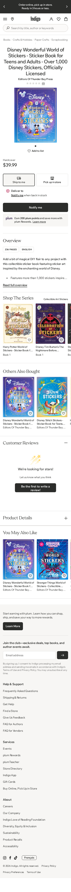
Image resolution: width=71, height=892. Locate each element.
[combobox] (38, 28)
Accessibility (10, 846)
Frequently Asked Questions (20, 691)
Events (7, 748)
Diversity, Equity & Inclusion (19, 826)
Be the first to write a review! (35, 488)
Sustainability (11, 833)
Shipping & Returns (14, 697)
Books (6, 39)
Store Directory (12, 768)
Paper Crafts (42, 39)
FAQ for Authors (13, 724)
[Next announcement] (67, 7)
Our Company (11, 813)
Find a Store (10, 711)
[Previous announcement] (4, 7)
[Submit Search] (8, 28)
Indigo (14, 865)
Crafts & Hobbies (22, 39)
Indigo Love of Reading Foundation (24, 819)
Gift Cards (9, 781)
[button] (5, 19)
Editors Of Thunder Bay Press (35, 79)
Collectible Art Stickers (56, 299)
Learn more (39, 221)
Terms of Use (34, 872)
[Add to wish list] (29, 340)
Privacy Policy (49, 865)
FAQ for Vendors (13, 730)
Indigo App (9, 775)
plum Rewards (11, 755)
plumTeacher (11, 762)
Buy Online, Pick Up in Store (20, 788)
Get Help (8, 704)
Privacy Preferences (13, 872)
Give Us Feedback (14, 717)
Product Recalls (12, 839)
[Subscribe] (62, 655)
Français (29, 857)
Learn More (13, 626)
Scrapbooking (59, 39)
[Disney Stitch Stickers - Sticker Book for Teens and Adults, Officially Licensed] (52, 397)
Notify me (17, 195)
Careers (8, 806)
